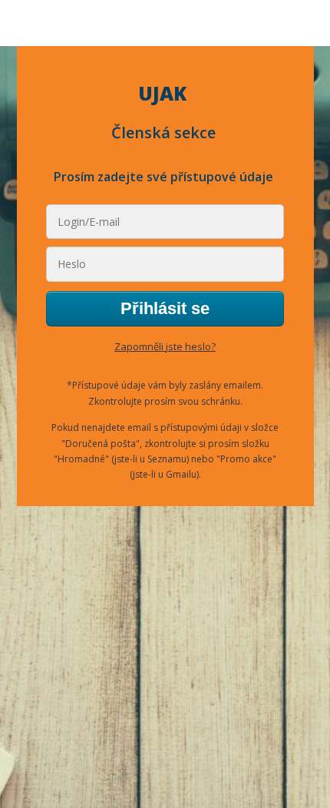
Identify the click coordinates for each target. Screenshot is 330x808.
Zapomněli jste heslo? (165, 346)
